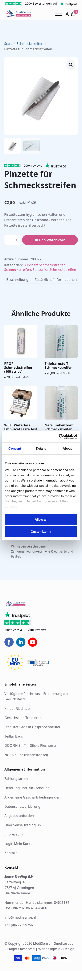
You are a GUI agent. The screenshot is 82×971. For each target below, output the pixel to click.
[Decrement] (7, 240)
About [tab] (67, 448)
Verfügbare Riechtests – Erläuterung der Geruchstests (36, 696)
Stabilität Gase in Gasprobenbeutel (32, 727)
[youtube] (32, 642)
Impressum (13, 834)
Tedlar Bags (13, 736)
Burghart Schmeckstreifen (45, 265)
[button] (70, 65)
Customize (38, 531)
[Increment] (16, 240)
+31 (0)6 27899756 (18, 925)
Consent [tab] (14, 448)
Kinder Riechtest (17, 708)
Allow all (41, 519)
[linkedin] (20, 642)
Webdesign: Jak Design (56, 949)
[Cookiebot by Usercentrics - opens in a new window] (59, 436)
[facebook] (9, 642)
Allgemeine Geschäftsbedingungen (32, 797)
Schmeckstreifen (30, 43)
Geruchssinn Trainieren (23, 717)
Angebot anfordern (19, 815)
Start (8, 43)
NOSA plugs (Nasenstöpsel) (26, 755)
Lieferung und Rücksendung (27, 788)
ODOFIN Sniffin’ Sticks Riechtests (30, 745)
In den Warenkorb (50, 240)
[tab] (17, 280)
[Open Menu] (60, 13)
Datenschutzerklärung (22, 806)
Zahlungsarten (16, 778)
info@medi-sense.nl (20, 917)
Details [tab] (41, 448)
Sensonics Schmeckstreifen (54, 269)
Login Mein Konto (18, 843)
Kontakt (10, 853)
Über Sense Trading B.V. (23, 825)
